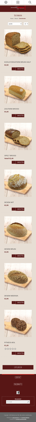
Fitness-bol (9, 342)
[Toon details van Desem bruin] (18, 230)
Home (11, 18)
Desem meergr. (11, 296)
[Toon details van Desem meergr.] (18, 276)
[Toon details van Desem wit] (18, 183)
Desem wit (9, 202)
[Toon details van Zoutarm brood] (18, 89)
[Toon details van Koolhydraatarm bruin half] (18, 43)
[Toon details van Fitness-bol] (18, 323)
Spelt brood (10, 156)
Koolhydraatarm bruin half (17, 62)
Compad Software (25, 417)
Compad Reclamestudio (21, 419)
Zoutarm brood (11, 109)
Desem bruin (10, 249)
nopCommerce (15, 417)
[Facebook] (18, 392)
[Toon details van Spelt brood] (18, 136)
